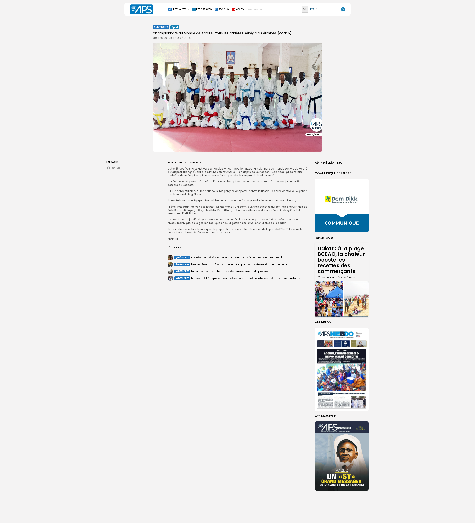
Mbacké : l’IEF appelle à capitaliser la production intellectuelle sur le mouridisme (245, 278)
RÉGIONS (224, 9)
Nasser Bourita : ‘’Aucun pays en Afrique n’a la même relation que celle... (240, 264)
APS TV (240, 9)
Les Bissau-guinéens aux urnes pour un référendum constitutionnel (236, 257)
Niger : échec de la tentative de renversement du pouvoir (230, 271)
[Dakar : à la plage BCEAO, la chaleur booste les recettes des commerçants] (342, 299)
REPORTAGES (204, 9)
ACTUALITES (179, 9)
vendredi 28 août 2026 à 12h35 (338, 277)
